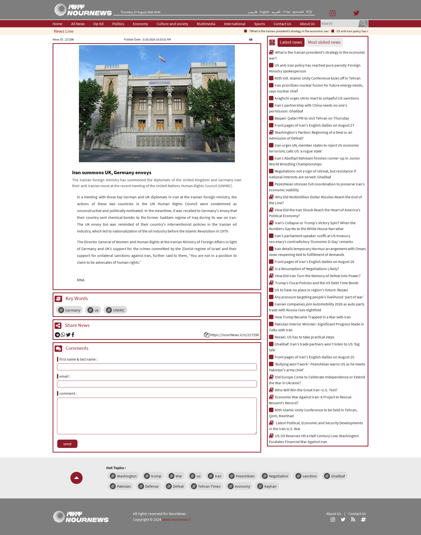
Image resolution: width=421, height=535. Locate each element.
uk (97, 310)
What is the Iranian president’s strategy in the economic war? (279, 31)
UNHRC (119, 310)
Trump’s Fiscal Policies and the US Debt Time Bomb (316, 282)
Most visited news (324, 42)
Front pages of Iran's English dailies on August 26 (314, 261)
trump (156, 476)
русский (298, 12)
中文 (309, 12)
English (264, 12)
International (234, 23)
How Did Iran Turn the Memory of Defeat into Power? (318, 275)
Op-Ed (98, 23)
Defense (152, 486)
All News (78, 23)
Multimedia (206, 23)
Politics (118, 23)
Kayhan (270, 486)
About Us (307, 23)
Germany (72, 310)
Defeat (178, 486)
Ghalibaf (338, 476)
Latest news (291, 42)
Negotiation (278, 476)
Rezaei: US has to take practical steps (305, 336)
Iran (218, 476)
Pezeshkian (245, 476)
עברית (286, 12)
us (199, 476)
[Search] (363, 23)
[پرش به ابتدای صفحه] (76, 478)
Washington (127, 476)
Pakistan (124, 486)
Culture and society (172, 23)
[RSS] (353, 519)
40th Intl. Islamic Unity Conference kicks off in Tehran (318, 78)
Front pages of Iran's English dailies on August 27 (314, 125)
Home (57, 23)
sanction (310, 476)
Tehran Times (209, 486)
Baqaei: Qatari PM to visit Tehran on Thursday (312, 118)
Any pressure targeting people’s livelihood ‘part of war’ (319, 296)
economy (242, 486)
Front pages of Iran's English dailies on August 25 (314, 356)
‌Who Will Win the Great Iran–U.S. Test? (306, 389)
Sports (259, 23)
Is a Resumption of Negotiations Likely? (307, 268)
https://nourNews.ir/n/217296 (234, 334)
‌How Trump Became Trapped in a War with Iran (313, 316)
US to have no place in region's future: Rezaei (311, 289)
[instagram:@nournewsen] (333, 519)
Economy (140, 23)
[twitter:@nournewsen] (343, 519)
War (179, 476)
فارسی (252, 12)
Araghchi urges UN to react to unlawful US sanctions (317, 98)
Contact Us (282, 23)
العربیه (276, 12)
